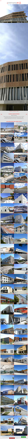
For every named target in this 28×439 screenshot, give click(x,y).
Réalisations (11, 111)
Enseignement (14, 111)
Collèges (18, 111)
